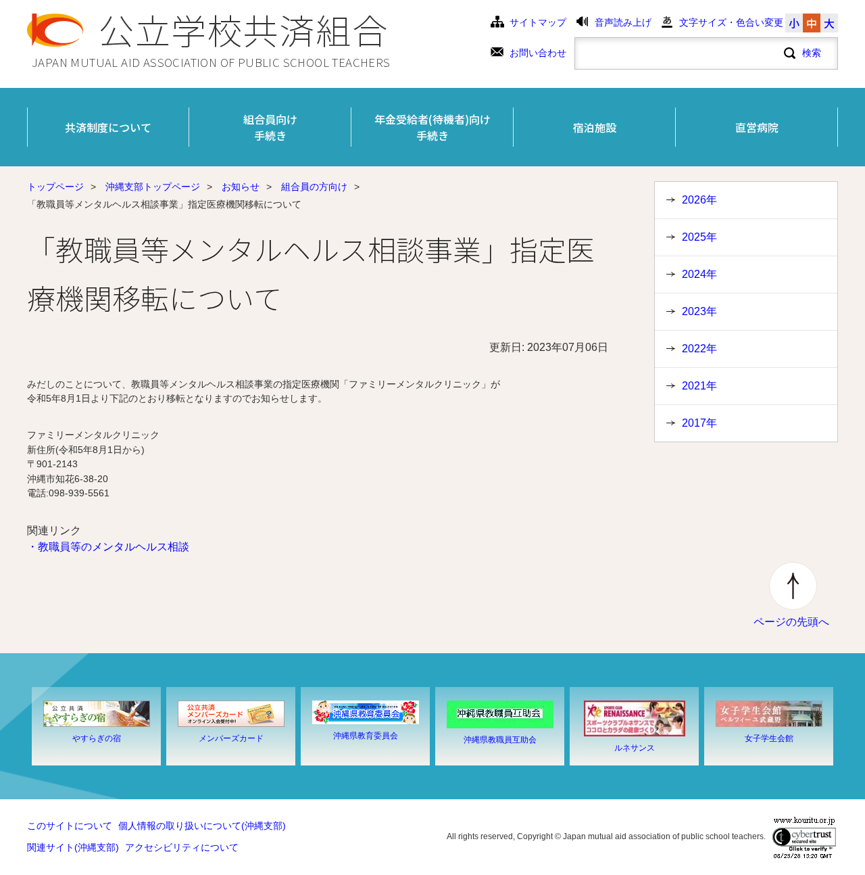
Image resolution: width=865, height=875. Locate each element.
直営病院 (756, 127)
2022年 (699, 348)
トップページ (55, 187)
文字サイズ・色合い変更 (731, 23)
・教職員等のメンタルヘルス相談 (108, 546)
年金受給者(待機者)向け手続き (432, 127)
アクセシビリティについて (182, 848)
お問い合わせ (538, 53)
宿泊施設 (594, 127)
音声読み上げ (623, 23)
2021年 (699, 386)
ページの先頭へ (791, 622)
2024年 (699, 274)
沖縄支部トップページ (152, 187)
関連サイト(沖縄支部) (73, 848)
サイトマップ (538, 23)
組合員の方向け (314, 187)
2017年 (699, 423)
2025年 (699, 237)
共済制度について (108, 127)
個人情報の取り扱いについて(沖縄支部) (202, 826)
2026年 (699, 200)
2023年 (699, 311)
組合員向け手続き (270, 127)
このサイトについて (69, 826)
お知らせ (241, 187)
